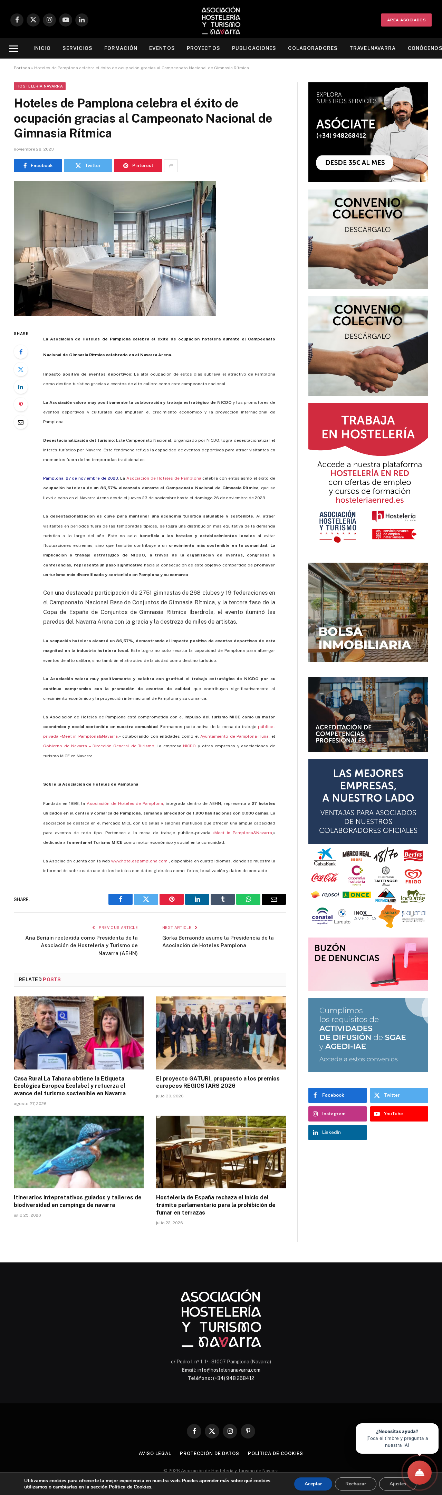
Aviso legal (155, 1453)
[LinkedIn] (21, 387)
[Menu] (13, 48)
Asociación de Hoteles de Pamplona (163, 478)
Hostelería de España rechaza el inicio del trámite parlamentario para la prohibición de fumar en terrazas (216, 1205)
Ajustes (398, 1484)
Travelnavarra (372, 48)
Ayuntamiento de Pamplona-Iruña (234, 736)
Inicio (42, 48)
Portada (22, 67)
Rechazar (355, 1484)
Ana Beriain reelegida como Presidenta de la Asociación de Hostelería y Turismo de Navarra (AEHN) (81, 945)
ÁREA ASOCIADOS (406, 20)
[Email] (21, 422)
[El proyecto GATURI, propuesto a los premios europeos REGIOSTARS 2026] (221, 1032)
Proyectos (203, 48)
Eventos (162, 48)
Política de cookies (275, 1453)
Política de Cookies (130, 1487)
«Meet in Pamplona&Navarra (242, 832)
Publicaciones (254, 48)
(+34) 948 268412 (233, 1378)
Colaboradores (313, 48)
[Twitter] (21, 369)
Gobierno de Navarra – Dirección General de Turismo (98, 746)
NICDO (190, 746)
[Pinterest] (21, 404)
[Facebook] (21, 352)
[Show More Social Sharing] (171, 165)
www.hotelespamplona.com (139, 861)
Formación (120, 48)
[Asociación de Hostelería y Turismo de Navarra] (221, 20)
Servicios (78, 48)
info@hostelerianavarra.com (229, 1370)
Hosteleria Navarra (40, 86)
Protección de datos (209, 1453)
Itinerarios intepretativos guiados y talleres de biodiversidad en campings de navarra (78, 1201)
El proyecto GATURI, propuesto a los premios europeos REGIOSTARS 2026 (218, 1082)
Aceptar (313, 1484)
